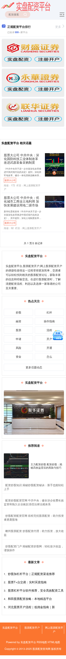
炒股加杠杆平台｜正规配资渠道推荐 (31, 574)
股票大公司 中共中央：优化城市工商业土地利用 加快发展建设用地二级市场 (21, 201)
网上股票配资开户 (54, 629)
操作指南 (49, 321)
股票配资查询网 (41, 649)
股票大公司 (10, 180)
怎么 (49, 356)
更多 (58, 27)
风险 (18, 348)
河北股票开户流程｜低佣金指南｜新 (31, 607)
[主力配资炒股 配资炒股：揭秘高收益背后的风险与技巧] (16, 465)
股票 (18, 330)
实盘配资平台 (10, 627)
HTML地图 (54, 642)
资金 (18, 356)
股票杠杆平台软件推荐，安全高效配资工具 (36, 590)
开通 (49, 348)
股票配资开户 (32, 627)
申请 (18, 339)
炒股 (18, 312)
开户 (49, 339)
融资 (18, 321)
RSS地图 (42, 642)
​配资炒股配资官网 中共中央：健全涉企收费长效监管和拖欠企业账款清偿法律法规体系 (34, 502)
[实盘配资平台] (25, 6)
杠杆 (49, 312)
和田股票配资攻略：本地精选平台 (30, 599)
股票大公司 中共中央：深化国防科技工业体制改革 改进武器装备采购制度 (21, 159)
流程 (49, 330)
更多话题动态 (34, 367)
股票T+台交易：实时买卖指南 (27, 582)
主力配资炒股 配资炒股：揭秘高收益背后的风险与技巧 (46, 465)
